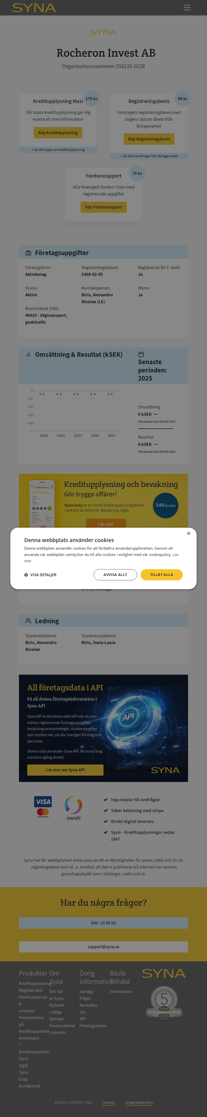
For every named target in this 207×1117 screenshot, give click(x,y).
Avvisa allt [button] (115, 574)
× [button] (188, 533)
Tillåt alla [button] (161, 574)
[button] (40, 574)
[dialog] (103, 558)
